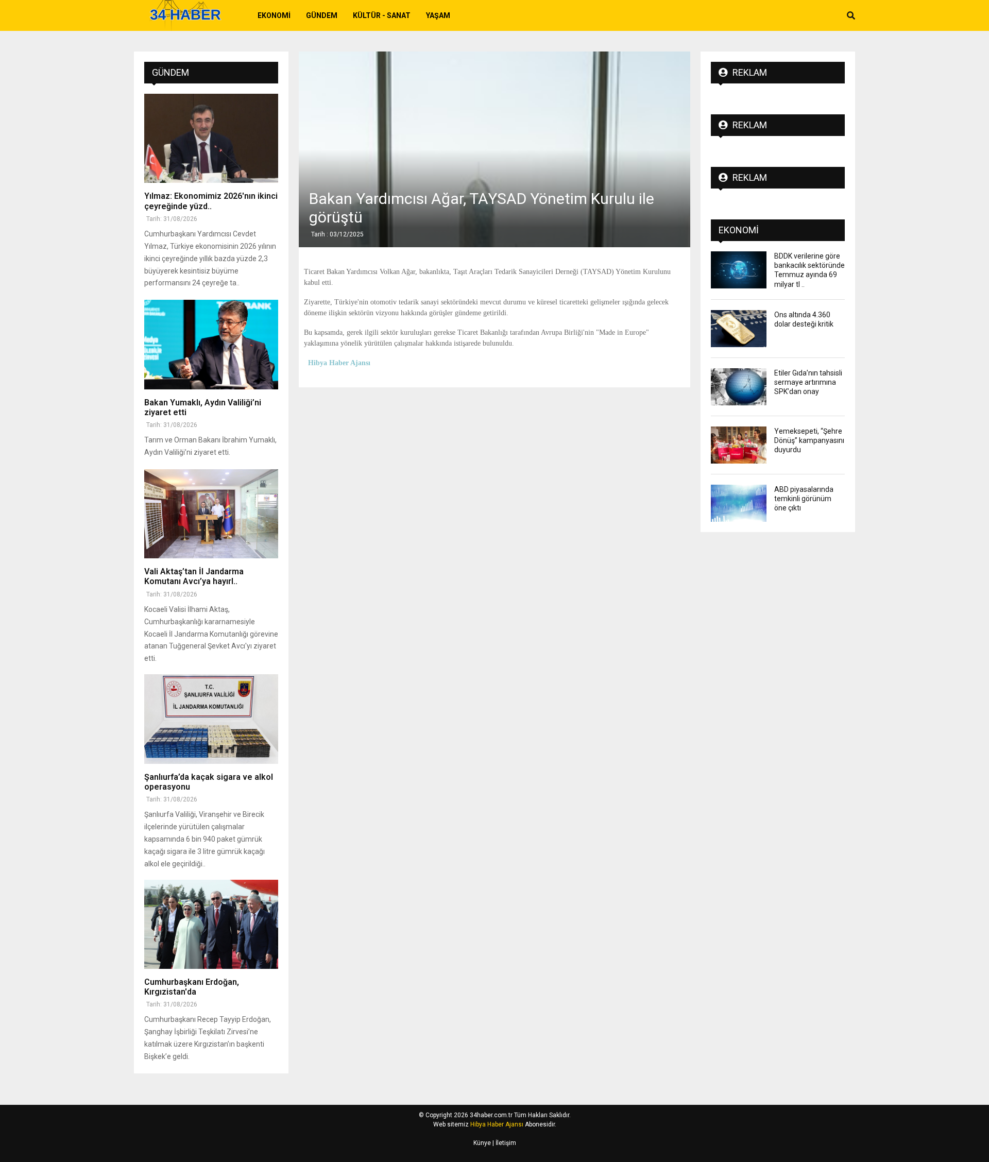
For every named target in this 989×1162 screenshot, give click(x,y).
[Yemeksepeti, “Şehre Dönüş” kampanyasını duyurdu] (738, 445)
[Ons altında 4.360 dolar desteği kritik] (738, 328)
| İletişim (503, 1143)
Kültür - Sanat (382, 15)
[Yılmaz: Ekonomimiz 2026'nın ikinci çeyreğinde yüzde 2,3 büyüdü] (211, 138)
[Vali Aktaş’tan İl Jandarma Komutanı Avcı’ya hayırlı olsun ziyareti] (211, 513)
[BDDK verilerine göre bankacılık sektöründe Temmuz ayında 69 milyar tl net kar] (738, 269)
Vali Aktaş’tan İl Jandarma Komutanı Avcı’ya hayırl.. (194, 576)
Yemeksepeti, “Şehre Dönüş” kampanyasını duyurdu (809, 440)
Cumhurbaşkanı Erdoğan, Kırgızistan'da (191, 987)
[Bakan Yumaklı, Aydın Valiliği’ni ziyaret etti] (211, 344)
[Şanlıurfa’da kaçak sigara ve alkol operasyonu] (211, 718)
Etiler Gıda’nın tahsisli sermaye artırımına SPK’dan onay (808, 382)
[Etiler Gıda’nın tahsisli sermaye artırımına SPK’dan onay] (738, 386)
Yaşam (438, 15)
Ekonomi (274, 15)
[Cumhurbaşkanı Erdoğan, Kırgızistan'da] (211, 924)
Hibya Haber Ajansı (496, 1124)
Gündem (321, 15)
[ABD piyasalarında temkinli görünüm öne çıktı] (738, 503)
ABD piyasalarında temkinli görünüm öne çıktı (803, 498)
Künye (482, 1143)
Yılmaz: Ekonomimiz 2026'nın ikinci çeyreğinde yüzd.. (211, 201)
